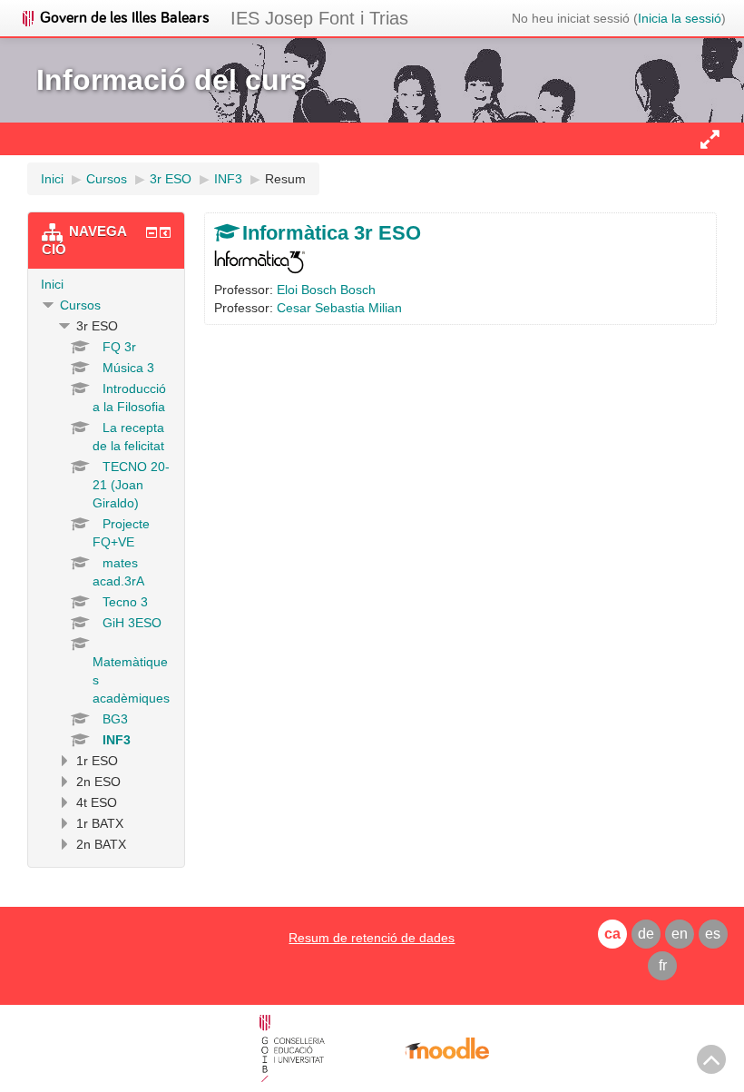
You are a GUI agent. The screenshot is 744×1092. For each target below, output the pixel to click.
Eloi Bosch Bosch (326, 289)
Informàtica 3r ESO (331, 232)
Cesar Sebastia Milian (339, 307)
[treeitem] (106, 284)
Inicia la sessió (679, 18)
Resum (285, 179)
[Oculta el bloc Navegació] (151, 232)
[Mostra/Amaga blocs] (709, 139)
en (679, 933)
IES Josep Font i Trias (319, 18)
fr (663, 965)
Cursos (80, 305)
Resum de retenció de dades (372, 937)
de (646, 933)
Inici (52, 284)
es (712, 933)
